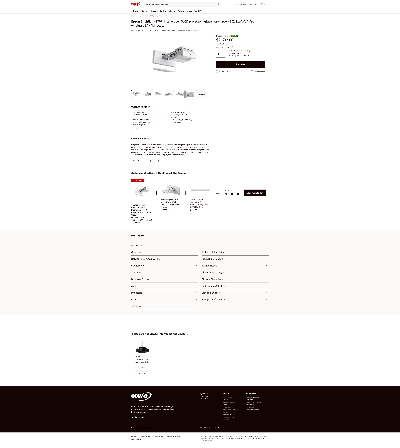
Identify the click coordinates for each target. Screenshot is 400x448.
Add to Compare (225, 71)
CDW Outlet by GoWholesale (253, 409)
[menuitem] (236, 4)
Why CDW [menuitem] (197, 11)
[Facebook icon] (132, 417)
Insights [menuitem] (189, 11)
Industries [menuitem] (172, 11)
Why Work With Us (227, 397)
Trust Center (226, 419)
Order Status (204, 396)
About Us (225, 399)
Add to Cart (255, 193)
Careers (225, 404)
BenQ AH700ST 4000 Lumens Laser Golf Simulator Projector (142, 361)
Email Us (154, 428)
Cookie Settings (136, 439)
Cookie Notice (158, 436)
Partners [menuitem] (181, 11)
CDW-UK (217, 428)
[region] (200, 355)
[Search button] (218, 4)
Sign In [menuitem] (255, 4)
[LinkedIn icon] (136, 417)
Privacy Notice (145, 436)
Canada (211, 428)
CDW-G (206, 428)
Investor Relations (227, 407)
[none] (136, 10)
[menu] (241, 4)
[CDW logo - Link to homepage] (135, 4)
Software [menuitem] (145, 11)
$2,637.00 (224, 40)
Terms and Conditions (174, 436)
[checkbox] (217, 71)
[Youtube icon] (143, 417)
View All (134, 129)
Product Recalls (250, 404)
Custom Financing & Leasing (253, 402)
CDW (201, 428)
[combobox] (179, 4)
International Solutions (229, 409)
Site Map (133, 436)
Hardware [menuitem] (136, 11)
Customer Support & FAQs (252, 397)
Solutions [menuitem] (154, 11)
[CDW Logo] (135, 4)
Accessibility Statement (229, 402)
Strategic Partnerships (228, 417)
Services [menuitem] (163, 11)
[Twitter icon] (139, 417)
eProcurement (249, 399)
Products (203, 399)
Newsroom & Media (228, 414)
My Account (204, 394)
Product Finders (250, 407)
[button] (264, 4)
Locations (225, 412)
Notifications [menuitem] (242, 4)
